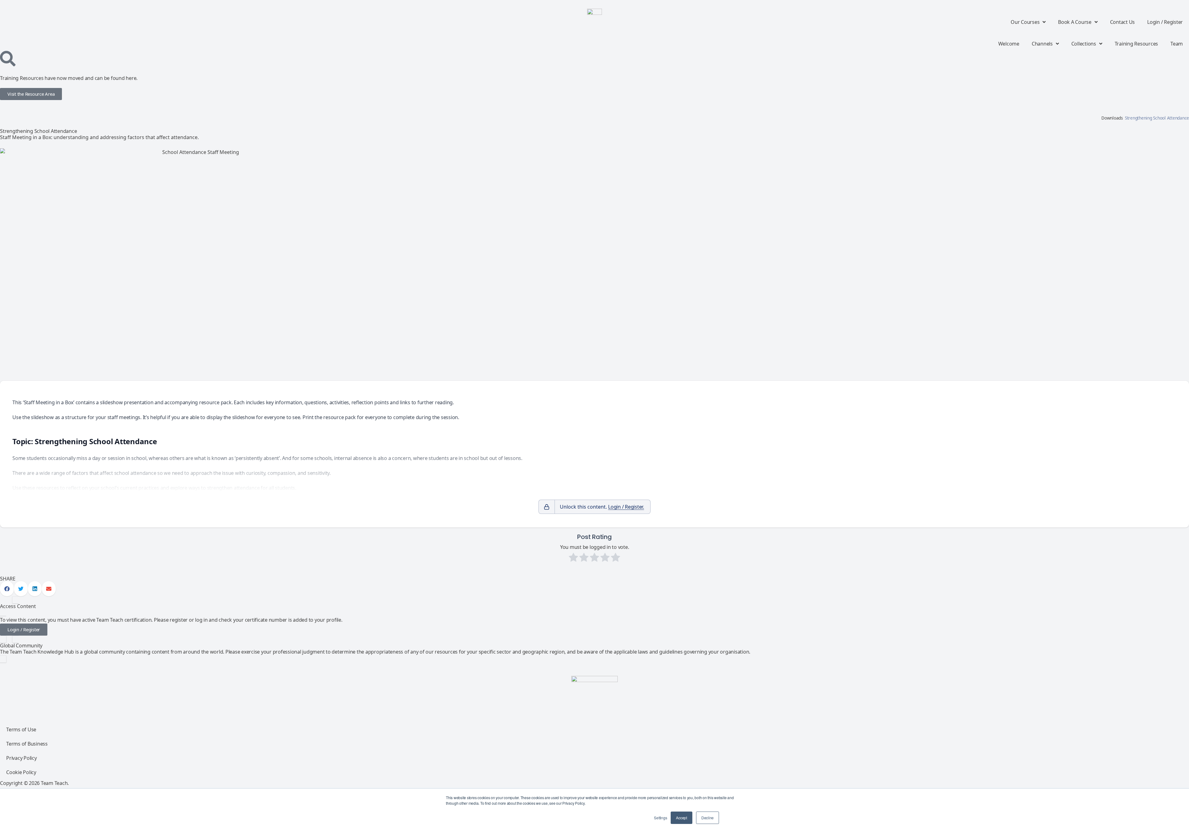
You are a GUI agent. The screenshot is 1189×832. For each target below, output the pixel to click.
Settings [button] (660, 817)
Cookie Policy (21, 772)
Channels (1042, 43)
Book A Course (1074, 22)
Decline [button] (707, 817)
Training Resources (1136, 43)
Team (1176, 43)
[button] (7, 588)
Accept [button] (681, 817)
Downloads (1112, 118)
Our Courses (1025, 22)
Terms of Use (21, 729)
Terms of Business (27, 743)
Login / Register (1165, 22)
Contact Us (1122, 22)
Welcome (1008, 43)
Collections (1083, 43)
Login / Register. (626, 506)
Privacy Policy (21, 758)
